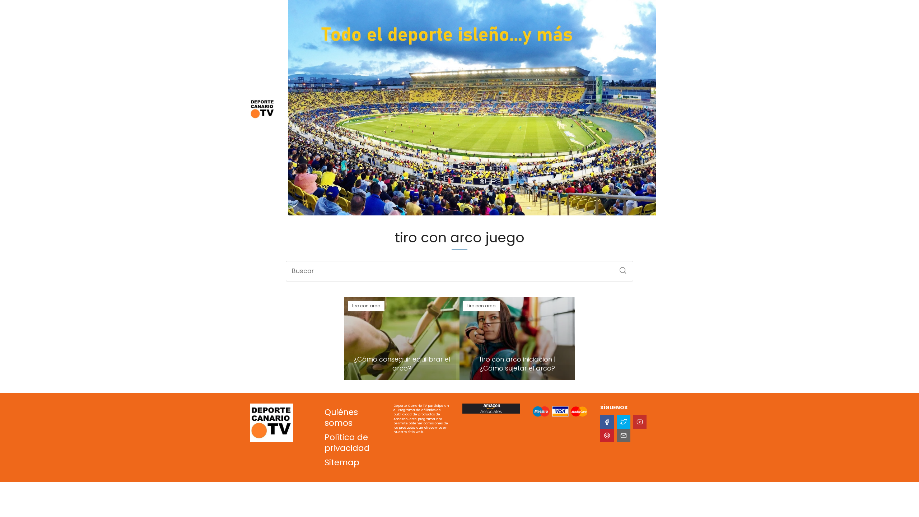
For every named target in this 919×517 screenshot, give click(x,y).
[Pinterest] (607, 435)
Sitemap (342, 462)
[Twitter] (623, 422)
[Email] (623, 435)
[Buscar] (620, 268)
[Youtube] (640, 422)
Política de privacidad (347, 443)
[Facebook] (607, 422)
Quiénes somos (341, 417)
